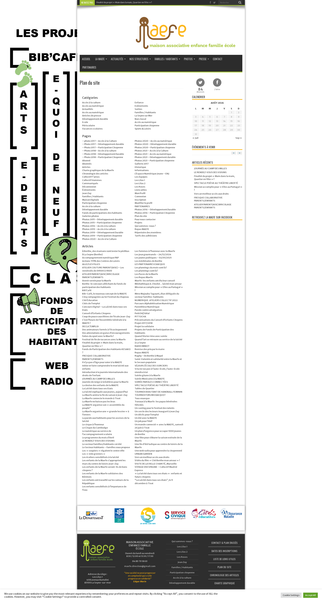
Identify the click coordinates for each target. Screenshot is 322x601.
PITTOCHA (140, 316)
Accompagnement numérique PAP (100, 257)
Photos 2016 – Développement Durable (155, 209)
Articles (86, 167)
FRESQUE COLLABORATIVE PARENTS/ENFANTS (208, 199)
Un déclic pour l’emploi (147, 414)
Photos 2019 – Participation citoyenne (102, 235)
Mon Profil (140, 193)
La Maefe (99, 59)
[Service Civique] (148, 519)
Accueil (86, 59)
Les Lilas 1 (140, 180)
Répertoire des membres (148, 232)
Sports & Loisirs (143, 128)
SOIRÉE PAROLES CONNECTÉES (151, 381)
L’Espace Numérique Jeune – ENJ (152, 173)
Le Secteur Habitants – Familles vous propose (106, 447)
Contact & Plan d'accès (224, 543)
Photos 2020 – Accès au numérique (153, 141)
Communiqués (90, 183)
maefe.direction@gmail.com (139, 566)
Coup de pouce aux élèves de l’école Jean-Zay (106, 316)
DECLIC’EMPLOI (90, 326)
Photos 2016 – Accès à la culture (99, 226)
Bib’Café (86, 290)
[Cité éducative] (176, 515)
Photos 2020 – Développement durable (155, 144)
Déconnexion (89, 186)
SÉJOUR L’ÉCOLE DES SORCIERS (151, 365)
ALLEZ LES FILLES (91, 264)
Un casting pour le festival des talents (154, 408)
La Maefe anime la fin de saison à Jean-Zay (104, 395)
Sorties (138, 109)
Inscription (140, 199)
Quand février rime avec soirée (151, 336)
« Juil (195, 137)
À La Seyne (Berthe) (92, 254)
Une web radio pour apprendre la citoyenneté (158, 450)
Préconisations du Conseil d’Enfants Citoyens (159, 319)
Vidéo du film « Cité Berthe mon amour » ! (157, 460)
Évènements (89, 189)
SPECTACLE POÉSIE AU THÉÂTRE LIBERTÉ (157, 385)
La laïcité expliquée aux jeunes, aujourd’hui (105, 391)
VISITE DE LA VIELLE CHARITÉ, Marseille (156, 463)
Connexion (140, 196)
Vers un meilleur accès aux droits (152, 457)
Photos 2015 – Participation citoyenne (102, 222)
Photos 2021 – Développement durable (155, 157)
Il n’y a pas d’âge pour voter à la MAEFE (102, 362)
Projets (138, 222)
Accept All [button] (310, 595)
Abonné (86, 160)
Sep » (238, 137)
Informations (142, 170)
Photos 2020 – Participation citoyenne (155, 147)
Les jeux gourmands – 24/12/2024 (153, 254)
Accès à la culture (91, 102)
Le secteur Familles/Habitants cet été (102, 444)
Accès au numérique (93, 105)
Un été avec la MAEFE (146, 418)
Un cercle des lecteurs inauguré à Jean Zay (157, 411)
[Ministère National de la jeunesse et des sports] (232, 524)
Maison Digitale (90, 199)
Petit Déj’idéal (142, 313)
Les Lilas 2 (140, 183)
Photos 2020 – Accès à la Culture (99, 239)
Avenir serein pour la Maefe (96, 280)
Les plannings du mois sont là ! (151, 267)
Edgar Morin (139, 581)
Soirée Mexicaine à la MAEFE (150, 378)
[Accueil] (97, 550)
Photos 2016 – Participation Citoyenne (155, 212)
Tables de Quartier (144, 388)
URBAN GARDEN (143, 453)
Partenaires (89, 67)
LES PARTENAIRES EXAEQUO (150, 264)
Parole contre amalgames (148, 310)
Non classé (140, 119)
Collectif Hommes (92, 180)
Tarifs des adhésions (146, 235)
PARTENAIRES (142, 206)
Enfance (139, 102)
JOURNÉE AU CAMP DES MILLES (98, 378)
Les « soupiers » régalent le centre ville (103, 450)
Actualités (117, 59)
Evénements (141, 105)
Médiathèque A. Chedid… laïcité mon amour (158, 283)
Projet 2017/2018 (143, 323)
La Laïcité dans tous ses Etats (97, 388)
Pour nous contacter (145, 219)
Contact (217, 59)
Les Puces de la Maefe (146, 274)
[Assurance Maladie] (204, 516)
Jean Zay (86, 193)
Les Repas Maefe (144, 277)
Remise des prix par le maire (150, 349)
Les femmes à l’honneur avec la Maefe (155, 251)
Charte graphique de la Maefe (98, 170)
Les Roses (140, 186)
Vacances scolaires (92, 128)
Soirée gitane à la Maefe (147, 375)
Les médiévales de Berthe (148, 261)
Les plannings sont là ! (146, 270)
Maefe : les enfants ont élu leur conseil (155, 280)
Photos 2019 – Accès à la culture (99, 229)
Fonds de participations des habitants (102, 212)
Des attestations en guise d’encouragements (106, 333)
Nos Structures (138, 59)
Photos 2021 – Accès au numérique (153, 154)
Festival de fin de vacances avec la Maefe (104, 339)
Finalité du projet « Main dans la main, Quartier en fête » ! (124, 2)
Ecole (85, 122)
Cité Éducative (90, 300)
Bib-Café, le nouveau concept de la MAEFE (104, 293)
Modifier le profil (143, 203)
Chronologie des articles (95, 173)
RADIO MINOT (142, 346)
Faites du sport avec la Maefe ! (98, 336)
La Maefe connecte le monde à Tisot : (101, 398)
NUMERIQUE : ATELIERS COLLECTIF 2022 (156, 300)
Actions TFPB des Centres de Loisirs (101, 261)
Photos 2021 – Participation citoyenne (154, 160)
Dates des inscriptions (224, 551)
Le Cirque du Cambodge (95, 427)
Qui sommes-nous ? (145, 226)
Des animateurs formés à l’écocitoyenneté (104, 329)
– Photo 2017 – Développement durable (103, 144)
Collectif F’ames (91, 176)
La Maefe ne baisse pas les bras (98, 401)
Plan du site (141, 216)
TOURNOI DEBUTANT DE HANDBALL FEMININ (158, 391)
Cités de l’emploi (91, 303)
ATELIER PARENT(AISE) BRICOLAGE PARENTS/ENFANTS (212, 206)
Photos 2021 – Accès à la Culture (151, 150)
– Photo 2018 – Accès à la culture (99, 150)
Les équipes (141, 176)
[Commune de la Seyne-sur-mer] (119, 520)
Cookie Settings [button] (291, 595)
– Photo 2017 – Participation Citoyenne (102, 147)
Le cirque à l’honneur (93, 424)
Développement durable (95, 119)
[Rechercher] (239, 2)
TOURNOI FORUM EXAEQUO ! (150, 395)
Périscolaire (88, 125)
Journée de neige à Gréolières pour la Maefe (105, 381)
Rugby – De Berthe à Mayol (149, 355)
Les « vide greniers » (93, 453)
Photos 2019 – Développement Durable (102, 232)
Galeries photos (90, 216)
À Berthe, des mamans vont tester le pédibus (105, 251)
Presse (202, 59)
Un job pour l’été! (143, 421)
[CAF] (92, 519)
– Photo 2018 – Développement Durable (103, 154)
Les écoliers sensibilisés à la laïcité (100, 457)
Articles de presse (91, 115)
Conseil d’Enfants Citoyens (96, 313)
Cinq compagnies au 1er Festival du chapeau (105, 296)
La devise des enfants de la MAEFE (100, 385)
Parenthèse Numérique (147, 306)
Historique (140, 167)
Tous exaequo (142, 398)
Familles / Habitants (166, 59)
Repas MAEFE (142, 229)
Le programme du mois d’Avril (98, 437)
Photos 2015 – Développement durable (102, 219)
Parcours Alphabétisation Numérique (154, 303)
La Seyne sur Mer (143, 115)
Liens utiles (141, 189)
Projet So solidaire (144, 326)
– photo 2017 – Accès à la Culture (99, 141)
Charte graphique (224, 583)
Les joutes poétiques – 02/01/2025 (153, 257)
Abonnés (87, 163)
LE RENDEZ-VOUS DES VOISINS (98, 440)
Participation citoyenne (147, 125)
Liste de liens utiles (224, 559)
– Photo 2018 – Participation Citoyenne (102, 157)
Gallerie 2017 (142, 163)
